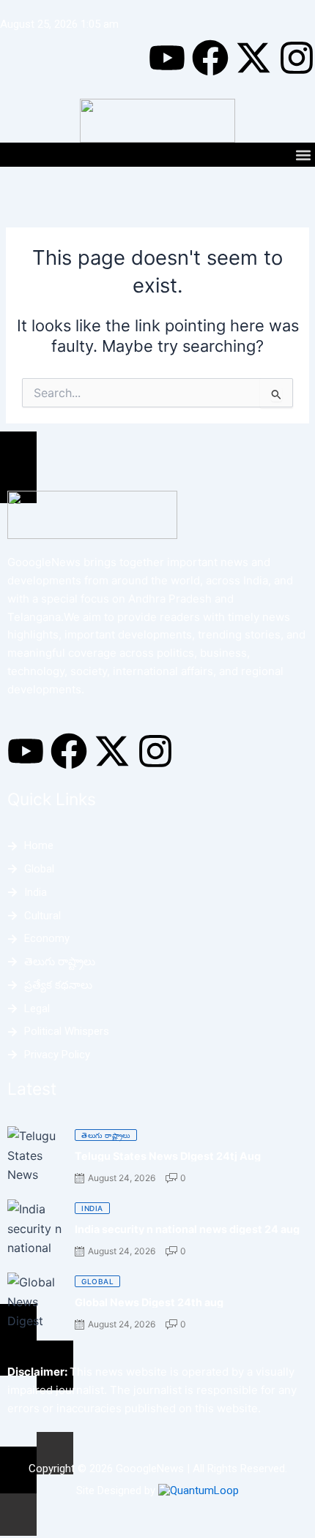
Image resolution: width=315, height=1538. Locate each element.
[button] (303, 155)
